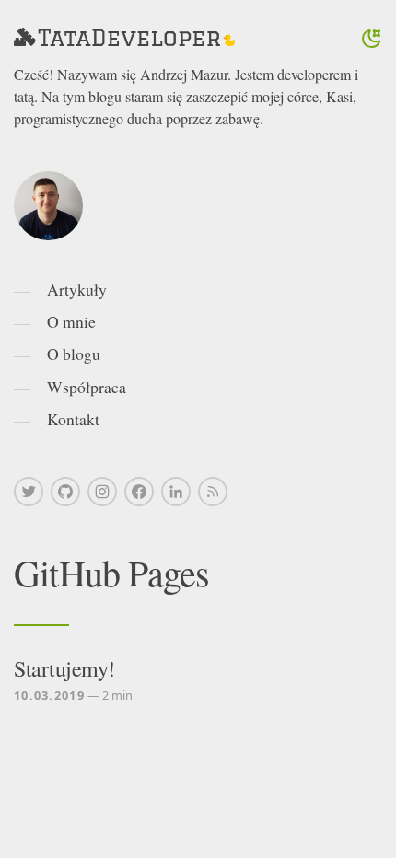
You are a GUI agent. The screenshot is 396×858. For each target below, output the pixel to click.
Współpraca (86, 387)
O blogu (73, 353)
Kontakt (73, 419)
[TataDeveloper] (124, 39)
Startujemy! (64, 668)
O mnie (71, 321)
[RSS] (212, 491)
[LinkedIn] (176, 491)
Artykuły (77, 289)
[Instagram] (102, 491)
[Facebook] (139, 491)
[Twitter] (28, 491)
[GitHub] (65, 491)
